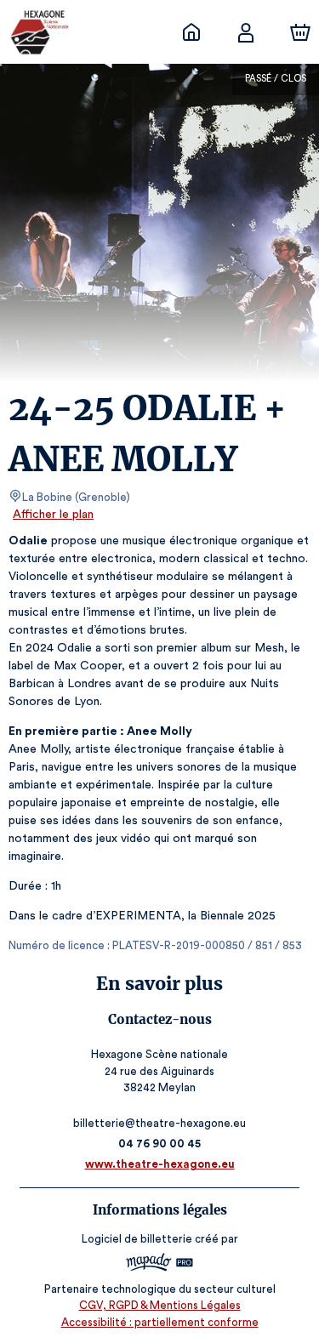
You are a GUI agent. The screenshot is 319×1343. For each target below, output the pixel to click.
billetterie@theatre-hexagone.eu (159, 1123)
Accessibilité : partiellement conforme (160, 1322)
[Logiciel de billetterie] (160, 1264)
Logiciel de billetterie (137, 1238)
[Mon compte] (246, 32)
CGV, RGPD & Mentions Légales (160, 1305)
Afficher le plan (53, 515)
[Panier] (300, 32)
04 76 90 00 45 (159, 1143)
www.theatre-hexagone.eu (160, 1163)
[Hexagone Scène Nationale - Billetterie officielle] (191, 32)
